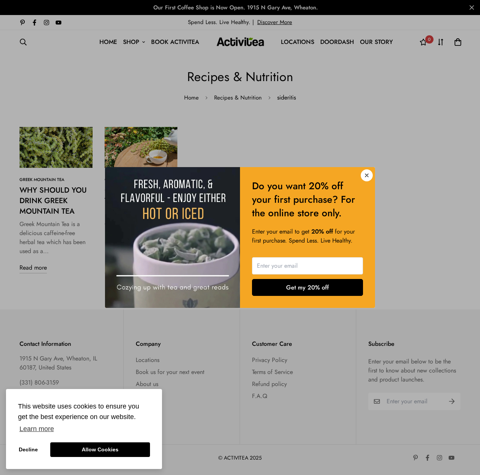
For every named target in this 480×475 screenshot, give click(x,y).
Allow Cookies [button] (100, 449)
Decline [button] (28, 449)
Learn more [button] (37, 429)
